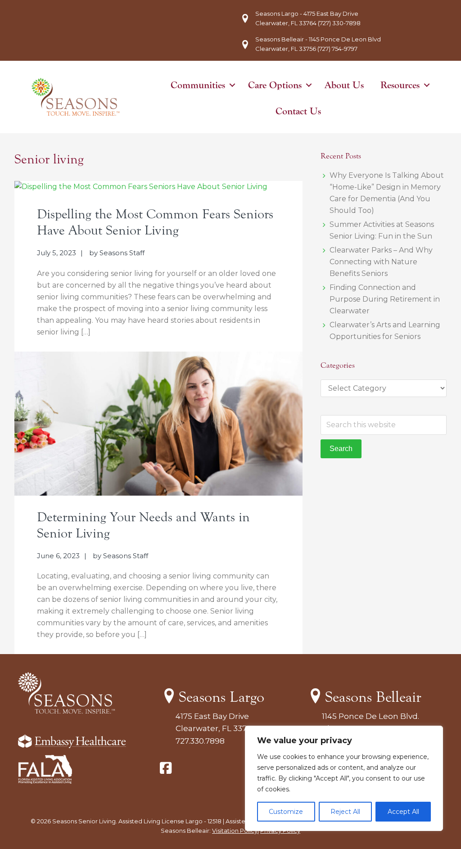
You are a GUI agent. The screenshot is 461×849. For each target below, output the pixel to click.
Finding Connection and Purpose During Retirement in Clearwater (385, 299)
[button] (232, 85)
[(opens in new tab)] (45, 781)
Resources (400, 85)
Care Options (275, 85)
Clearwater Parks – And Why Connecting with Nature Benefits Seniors (381, 262)
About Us (344, 85)
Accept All (403, 812)
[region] (344, 778)
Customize (286, 812)
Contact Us (298, 111)
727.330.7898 (200, 740)
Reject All (345, 812)
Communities (198, 85)
